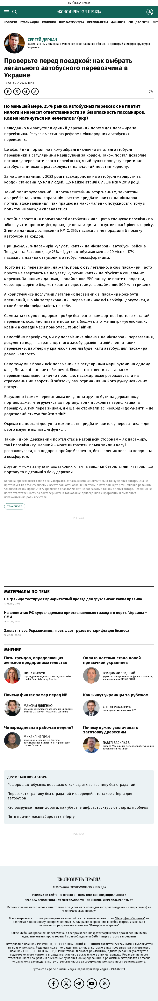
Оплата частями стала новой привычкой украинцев (112, 660)
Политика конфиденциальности (102, 895)
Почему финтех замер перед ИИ (35, 694)
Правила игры (97, 22)
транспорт (14, 506)
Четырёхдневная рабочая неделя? (38, 727)
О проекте (67, 895)
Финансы (118, 22)
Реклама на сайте (44, 895)
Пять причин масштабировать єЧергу (41, 816)
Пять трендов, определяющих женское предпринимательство (35, 660)
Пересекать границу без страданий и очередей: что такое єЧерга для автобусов (69, 795)
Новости (10, 22)
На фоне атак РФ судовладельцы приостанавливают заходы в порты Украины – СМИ (75, 614)
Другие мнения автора (27, 777)
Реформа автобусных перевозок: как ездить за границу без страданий (71, 784)
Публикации (29, 22)
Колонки (49, 22)
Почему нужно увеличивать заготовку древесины (110, 729)
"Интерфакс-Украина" (130, 918)
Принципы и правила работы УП (110, 900)
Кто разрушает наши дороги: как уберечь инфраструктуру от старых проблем (77, 807)
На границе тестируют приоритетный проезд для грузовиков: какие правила (73, 599)
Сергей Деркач (42, 39)
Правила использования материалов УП (54, 900)
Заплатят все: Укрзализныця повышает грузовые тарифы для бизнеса (66, 630)
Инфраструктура (71, 22)
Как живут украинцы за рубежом (116, 694)
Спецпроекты (138, 22)
